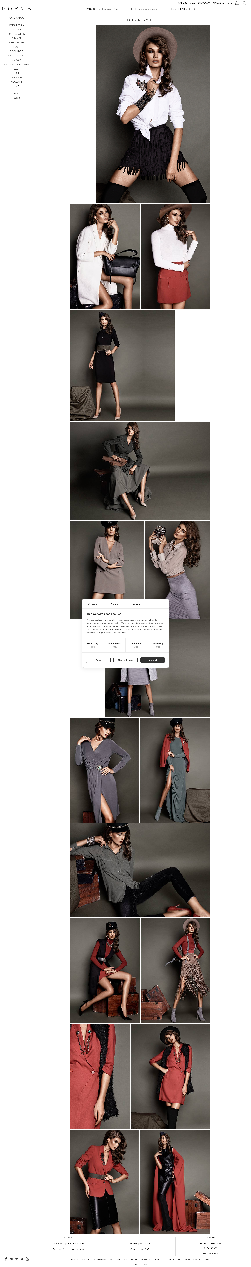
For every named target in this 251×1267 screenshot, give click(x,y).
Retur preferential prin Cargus (69, 1249)
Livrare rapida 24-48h (140, 1243)
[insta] (11, 1259)
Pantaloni (16, 77)
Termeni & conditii (193, 1260)
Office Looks (16, 42)
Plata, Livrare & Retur (80, 1260)
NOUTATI (16, 29)
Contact (134, 1260)
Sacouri (16, 60)
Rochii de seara (17, 56)
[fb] (6, 1259)
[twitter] (22, 1259)
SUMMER (16, 38)
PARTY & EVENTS (16, 34)
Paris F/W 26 (16, 25)
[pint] (16, 1259)
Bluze (17, 69)
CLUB (192, 3)
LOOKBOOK (204, 3)
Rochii (16, 47)
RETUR (17, 98)
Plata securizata (211, 1253)
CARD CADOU (16, 18)
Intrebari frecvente (151, 1260)
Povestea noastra (118, 1260)
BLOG (17, 93)
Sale (16, 86)
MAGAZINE (218, 3)
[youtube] (27, 1259)
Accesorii (17, 82)
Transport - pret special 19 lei (69, 1243)
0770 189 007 (211, 1248)
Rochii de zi (16, 51)
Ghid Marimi (100, 1260)
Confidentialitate (172, 1260)
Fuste (17, 73)
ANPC (207, 1260)
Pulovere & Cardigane (16, 64)
